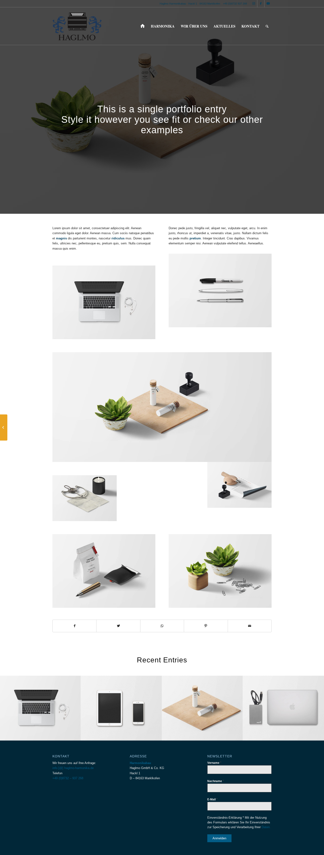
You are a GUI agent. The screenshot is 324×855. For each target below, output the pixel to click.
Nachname (215, 781)
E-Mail (212, 799)
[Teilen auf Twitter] (118, 626)
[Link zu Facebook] (260, 3)
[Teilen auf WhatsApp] (162, 626)
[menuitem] (142, 26)
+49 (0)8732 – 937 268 (67, 778)
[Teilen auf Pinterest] (205, 626)
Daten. (266, 827)
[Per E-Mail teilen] (249, 626)
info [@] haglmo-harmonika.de (73, 768)
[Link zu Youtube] (268, 3)
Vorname (214, 763)
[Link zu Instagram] (253, 3)
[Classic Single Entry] (3, 427)
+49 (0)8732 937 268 (235, 3)
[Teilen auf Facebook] (74, 626)
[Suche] (267, 26)
